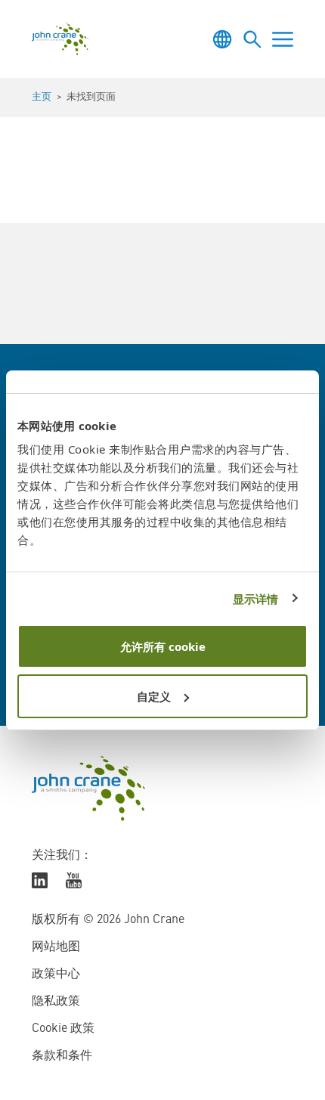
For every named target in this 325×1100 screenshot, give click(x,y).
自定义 (154, 696)
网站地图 (56, 947)
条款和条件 (62, 1056)
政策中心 (56, 974)
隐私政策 (56, 1002)
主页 (41, 97)
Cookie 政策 (63, 1029)
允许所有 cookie (163, 646)
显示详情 (255, 598)
